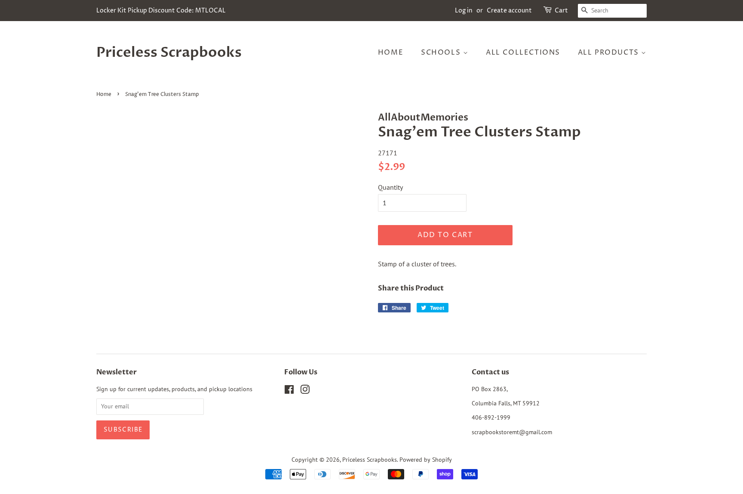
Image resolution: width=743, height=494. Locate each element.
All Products (610, 52)
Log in (464, 10)
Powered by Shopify (425, 459)
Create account (509, 10)
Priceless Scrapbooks (169, 52)
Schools (442, 52)
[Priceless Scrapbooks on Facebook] (289, 391)
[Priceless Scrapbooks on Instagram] (305, 391)
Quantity (390, 187)
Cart (561, 10)
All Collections (523, 52)
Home (390, 52)
